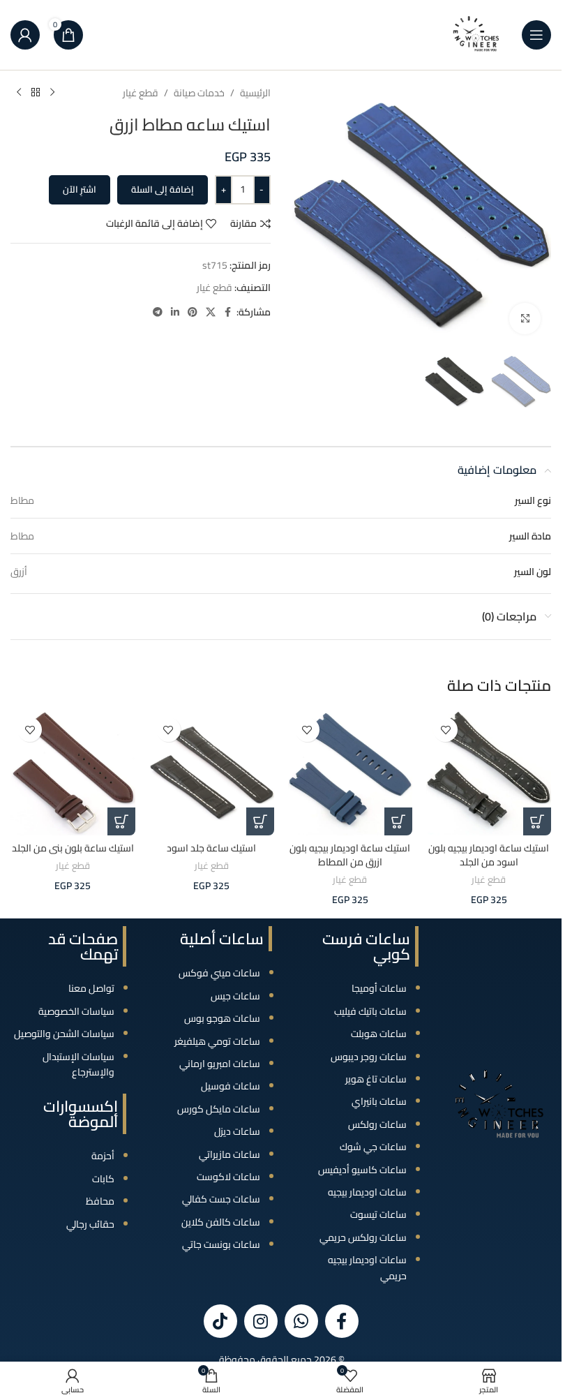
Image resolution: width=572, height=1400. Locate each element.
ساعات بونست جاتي (221, 1244)
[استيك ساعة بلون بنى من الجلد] (72, 772)
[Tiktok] (220, 1321)
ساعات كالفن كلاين (220, 1222)
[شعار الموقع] (476, 34)
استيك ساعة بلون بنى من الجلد (73, 848)
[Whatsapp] (301, 1321)
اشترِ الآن (79, 189)
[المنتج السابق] (52, 92)
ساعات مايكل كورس (218, 1109)
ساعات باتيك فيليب (370, 1011)
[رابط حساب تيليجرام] (158, 312)
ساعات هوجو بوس (222, 1018)
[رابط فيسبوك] (228, 312)
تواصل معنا (91, 988)
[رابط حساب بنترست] (192, 312)
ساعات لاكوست (228, 1177)
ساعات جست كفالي (221, 1199)
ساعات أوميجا (379, 988)
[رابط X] (211, 312)
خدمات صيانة (199, 92)
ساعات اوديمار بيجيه (367, 1192)
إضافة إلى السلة (162, 189)
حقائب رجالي (90, 1224)
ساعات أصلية (222, 938)
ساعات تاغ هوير (376, 1079)
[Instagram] (261, 1321)
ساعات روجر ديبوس (369, 1057)
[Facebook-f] (342, 1321)
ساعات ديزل (237, 1131)
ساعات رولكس (377, 1124)
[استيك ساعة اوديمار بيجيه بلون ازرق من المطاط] (350, 772)
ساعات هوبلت (379, 1034)
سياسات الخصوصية (76, 1011)
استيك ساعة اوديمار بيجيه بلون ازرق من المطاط (349, 855)
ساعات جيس (235, 996)
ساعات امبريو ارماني (219, 1064)
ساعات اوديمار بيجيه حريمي (367, 1267)
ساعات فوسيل (230, 1086)
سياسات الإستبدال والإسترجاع (78, 1064)
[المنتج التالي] (18, 92)
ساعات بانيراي (379, 1101)
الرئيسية (255, 92)
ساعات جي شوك (373, 1147)
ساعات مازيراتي (229, 1154)
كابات (103, 1179)
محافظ (100, 1201)
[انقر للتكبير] (525, 318)
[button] (537, 821)
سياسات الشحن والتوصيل (64, 1034)
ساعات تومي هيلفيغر (217, 1041)
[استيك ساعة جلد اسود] (211, 772)
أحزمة (102, 1156)
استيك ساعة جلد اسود (211, 848)
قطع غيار (140, 92)
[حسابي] (25, 35)
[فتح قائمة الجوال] (536, 35)
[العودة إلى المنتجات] (35, 92)
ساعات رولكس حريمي (363, 1237)
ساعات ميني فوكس (219, 973)
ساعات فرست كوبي (366, 946)
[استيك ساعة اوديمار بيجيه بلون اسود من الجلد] (488, 772)
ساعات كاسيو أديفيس (362, 1170)
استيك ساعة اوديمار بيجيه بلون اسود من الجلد (488, 855)
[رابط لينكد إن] (175, 312)
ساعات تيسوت (378, 1214)
